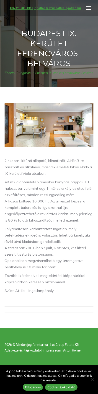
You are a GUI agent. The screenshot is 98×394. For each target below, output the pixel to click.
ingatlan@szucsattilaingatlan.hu (57, 8)
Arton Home (72, 350)
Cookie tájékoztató (61, 387)
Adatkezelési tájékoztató (23, 350)
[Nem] (92, 379)
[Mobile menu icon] (88, 8)
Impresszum (52, 350)
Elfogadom (33, 387)
